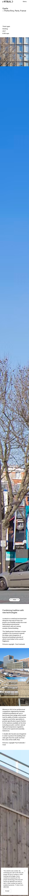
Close (25, 871)
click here (6, 887)
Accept (7, 891)
